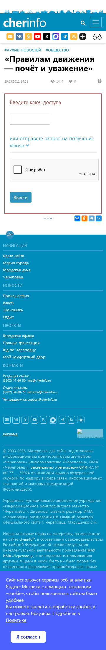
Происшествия (16, 295)
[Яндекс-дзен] (80, 420)
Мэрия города (16, 262)
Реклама (10, 433)
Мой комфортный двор (24, 356)
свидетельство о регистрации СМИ (59, 467)
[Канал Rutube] (46, 36)
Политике (16, 620)
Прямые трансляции (21, 342)
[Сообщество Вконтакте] (16, 420)
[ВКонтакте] (77, 218)
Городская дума (17, 269)
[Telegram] (92, 218)
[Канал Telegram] (62, 420)
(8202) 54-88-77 (14, 392)
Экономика (13, 309)
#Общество (57, 49)
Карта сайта (13, 255)
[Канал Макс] (55, 37)
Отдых (8, 316)
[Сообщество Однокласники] (28, 36)
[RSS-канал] (71, 420)
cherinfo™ (27, 539)
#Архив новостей (22, 49)
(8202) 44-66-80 (14, 380)
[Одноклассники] (84, 218)
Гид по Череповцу (19, 349)
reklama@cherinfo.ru (42, 392)
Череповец (13, 276)
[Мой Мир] (99, 218)
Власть (8, 302)
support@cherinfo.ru (42, 399)
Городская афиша (18, 335)
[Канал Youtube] (37, 36)
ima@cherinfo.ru (39, 380)
